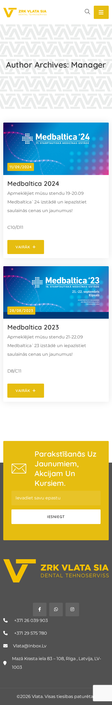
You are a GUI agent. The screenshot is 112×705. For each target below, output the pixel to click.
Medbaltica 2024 (33, 183)
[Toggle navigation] (101, 12)
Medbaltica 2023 (33, 327)
